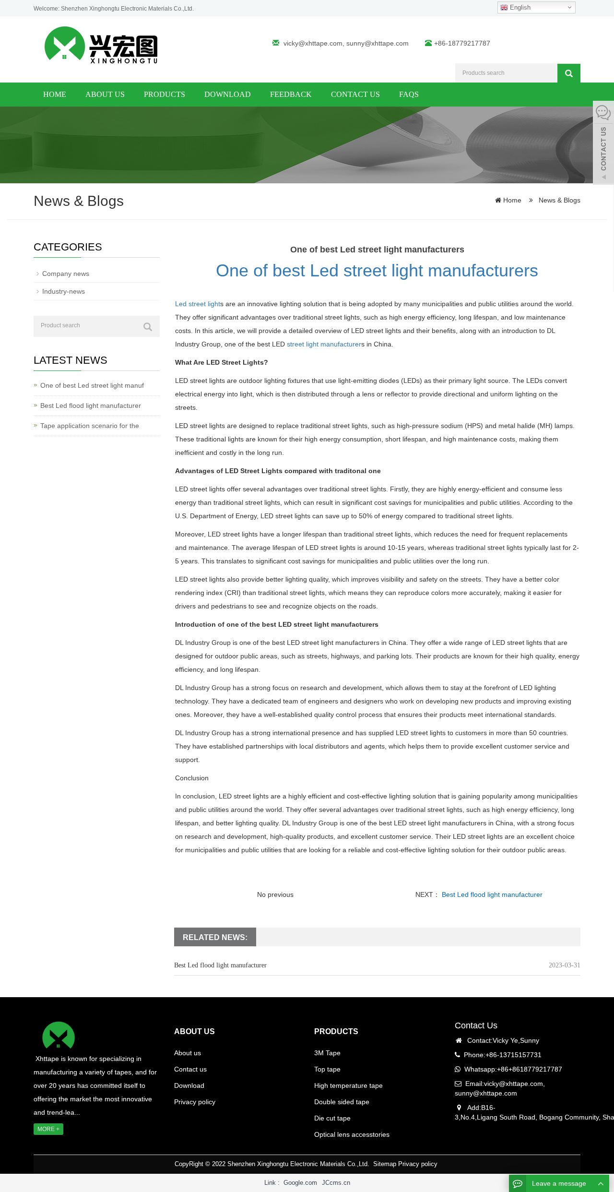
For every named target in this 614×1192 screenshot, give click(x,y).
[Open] (603, 144)
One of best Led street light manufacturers (377, 270)
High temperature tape (348, 1085)
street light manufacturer (324, 344)
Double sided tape (341, 1102)
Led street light (197, 304)
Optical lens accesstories (352, 1134)
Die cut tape (332, 1118)
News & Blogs (558, 200)
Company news (65, 273)
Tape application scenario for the (89, 425)
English (519, 7)
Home (54, 94)
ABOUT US (194, 1031)
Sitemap (384, 1164)
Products (164, 94)
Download (227, 94)
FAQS (409, 94)
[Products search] (568, 73)
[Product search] (148, 326)
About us (105, 94)
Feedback (291, 94)
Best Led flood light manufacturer (491, 894)
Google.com (300, 1182)
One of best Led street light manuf (92, 385)
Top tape (327, 1069)
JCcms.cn (336, 1182)
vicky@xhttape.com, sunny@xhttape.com (346, 43)
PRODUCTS (336, 1031)
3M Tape (327, 1053)
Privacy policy (194, 1102)
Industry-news (63, 291)
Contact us (355, 94)
